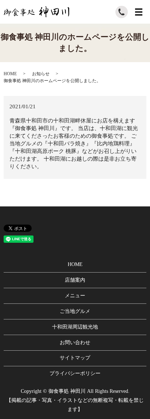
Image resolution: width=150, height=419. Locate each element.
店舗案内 (75, 280)
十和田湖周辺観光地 (75, 327)
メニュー (75, 295)
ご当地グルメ (75, 311)
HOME (10, 73)
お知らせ (41, 73)
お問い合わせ (75, 342)
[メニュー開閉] (138, 12)
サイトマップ (75, 357)
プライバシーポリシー (75, 373)
